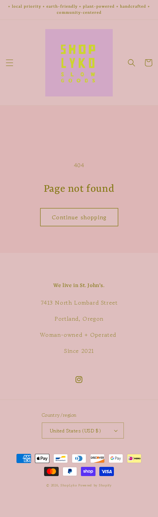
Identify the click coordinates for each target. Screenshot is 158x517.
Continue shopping (79, 217)
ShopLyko (69, 485)
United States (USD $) (75, 430)
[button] (9, 62)
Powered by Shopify (95, 485)
